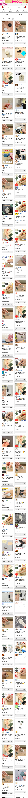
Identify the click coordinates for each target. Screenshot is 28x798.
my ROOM (24, 10)
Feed (3, 10)
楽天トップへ (24, 4)
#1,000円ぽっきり (5, 529)
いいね (10, 68)
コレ (5, 68)
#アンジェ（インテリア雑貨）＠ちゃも (7, 324)
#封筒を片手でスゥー (7, 114)
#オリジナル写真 (18, 785)
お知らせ (17, 10)
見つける (10, 10)
